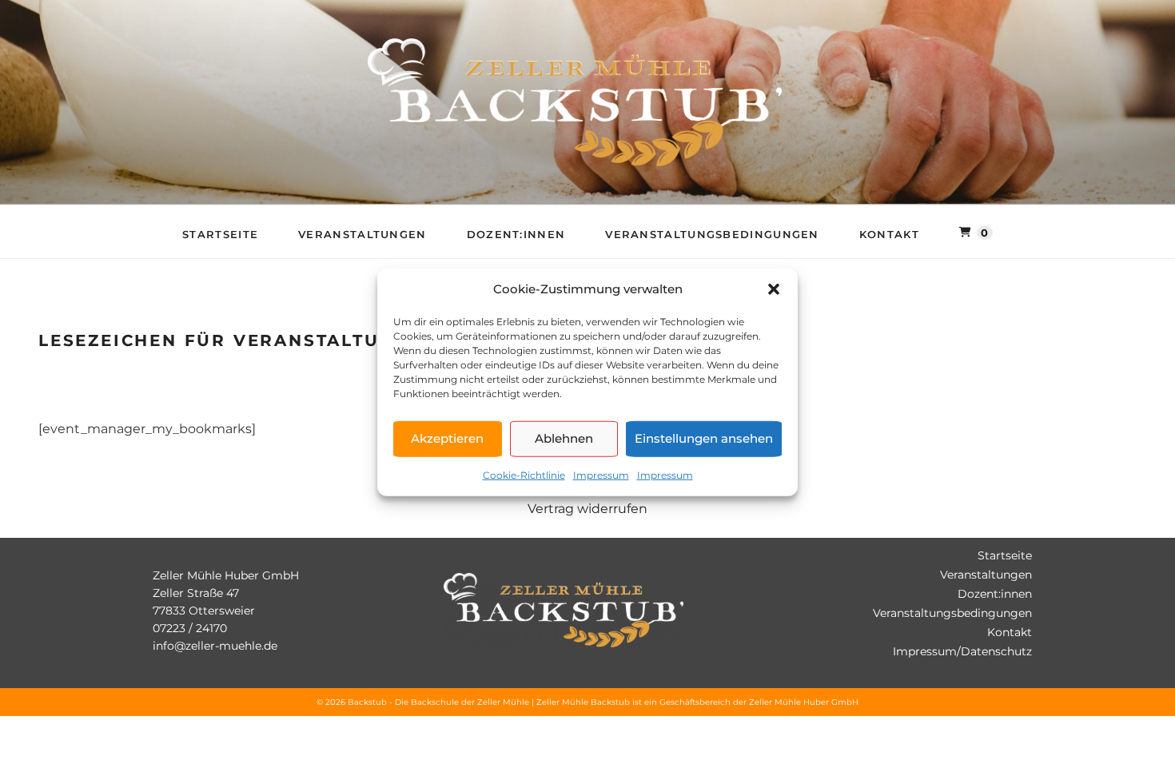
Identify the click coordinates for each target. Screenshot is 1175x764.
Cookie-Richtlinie (524, 474)
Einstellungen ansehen (704, 438)
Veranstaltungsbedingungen (712, 234)
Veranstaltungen (362, 234)
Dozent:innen (516, 234)
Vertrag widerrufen (587, 508)
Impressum (601, 474)
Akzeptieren (447, 438)
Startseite (220, 234)
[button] (774, 289)
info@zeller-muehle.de (215, 646)
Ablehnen (564, 438)
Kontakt (889, 234)
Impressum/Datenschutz (962, 651)
